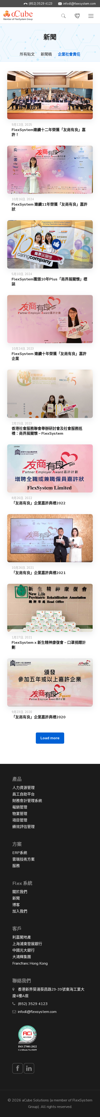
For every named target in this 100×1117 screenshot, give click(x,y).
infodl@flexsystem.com (79, 4)
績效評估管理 (23, 826)
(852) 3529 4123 (41, 4)
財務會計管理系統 (27, 800)
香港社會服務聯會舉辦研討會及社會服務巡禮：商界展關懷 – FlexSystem (47, 431)
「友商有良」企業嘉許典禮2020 (39, 717)
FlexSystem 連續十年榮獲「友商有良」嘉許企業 (49, 356)
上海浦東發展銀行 (27, 943)
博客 (16, 904)
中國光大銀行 (23, 950)
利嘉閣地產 (21, 937)
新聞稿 (46, 54)
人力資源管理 (23, 787)
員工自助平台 (23, 794)
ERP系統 (19, 852)
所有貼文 (27, 54)
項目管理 (19, 820)
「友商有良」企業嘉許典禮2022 (39, 503)
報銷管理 (19, 807)
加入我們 (19, 911)
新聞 (16, 898)
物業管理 (19, 813)
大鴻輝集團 (21, 956)
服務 (16, 865)
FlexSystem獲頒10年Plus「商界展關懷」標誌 (49, 282)
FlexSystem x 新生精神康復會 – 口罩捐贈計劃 (49, 645)
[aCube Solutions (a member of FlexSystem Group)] (18, 15)
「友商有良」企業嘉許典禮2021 (39, 572)
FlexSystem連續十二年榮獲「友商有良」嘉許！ (49, 132)
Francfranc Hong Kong (30, 963)
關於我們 (19, 891)
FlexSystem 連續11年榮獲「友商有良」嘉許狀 (49, 207)
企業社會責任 (69, 54)
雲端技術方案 (23, 859)
